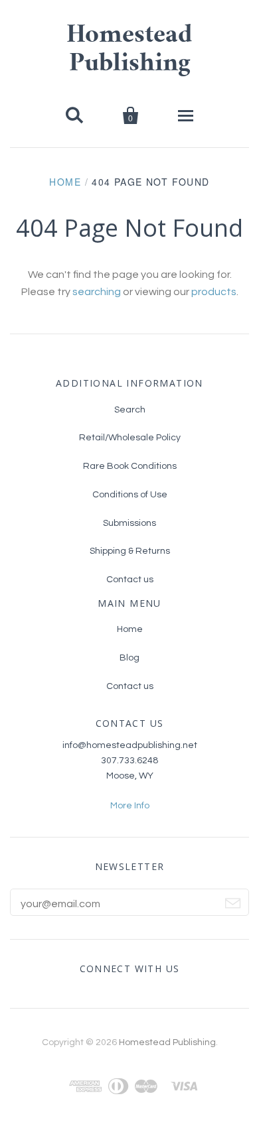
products (213, 291)
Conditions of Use (129, 494)
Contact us (129, 579)
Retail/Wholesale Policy (130, 437)
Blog (129, 657)
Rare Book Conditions (130, 466)
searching (96, 291)
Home (65, 181)
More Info (129, 805)
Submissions (129, 523)
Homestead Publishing (167, 1042)
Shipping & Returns (130, 551)
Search (129, 409)
